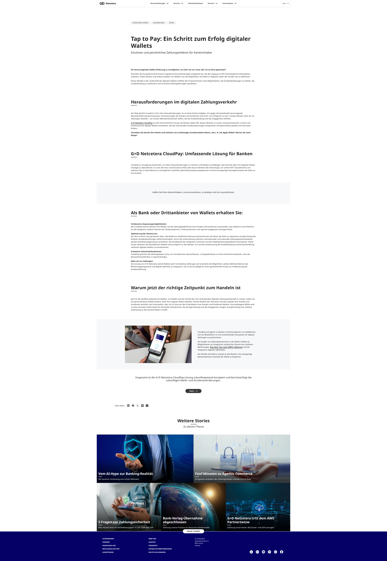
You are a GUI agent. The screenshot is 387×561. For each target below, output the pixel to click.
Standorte (153, 545)
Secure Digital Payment (140, 23)
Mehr (191, 391)
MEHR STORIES (193, 531)
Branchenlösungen (158, 3)
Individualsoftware (195, 3)
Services (176, 3)
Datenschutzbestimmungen (160, 549)
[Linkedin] (251, 552)
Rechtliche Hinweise (157, 552)
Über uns (152, 539)
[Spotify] (269, 552)
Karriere (211, 3)
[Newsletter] (257, 552)
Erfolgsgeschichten (110, 549)
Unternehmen (227, 3)
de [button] (284, 3)
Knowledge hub (109, 545)
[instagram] (275, 552)
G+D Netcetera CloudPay (141, 123)
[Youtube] (263, 552)
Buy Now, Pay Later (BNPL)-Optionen (226, 347)
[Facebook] (281, 552)
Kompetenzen (108, 552)
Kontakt (152, 542)
